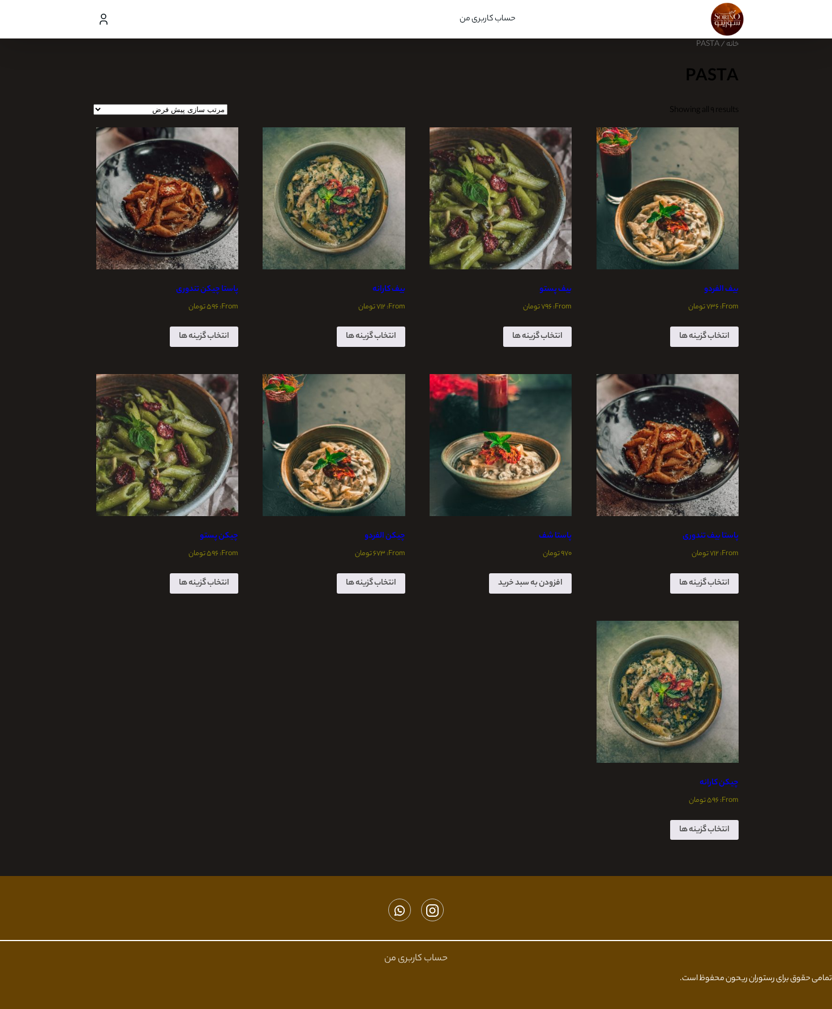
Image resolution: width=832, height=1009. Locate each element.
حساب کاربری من (488, 19)
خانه (732, 44)
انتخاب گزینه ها (704, 337)
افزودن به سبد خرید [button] (530, 583)
